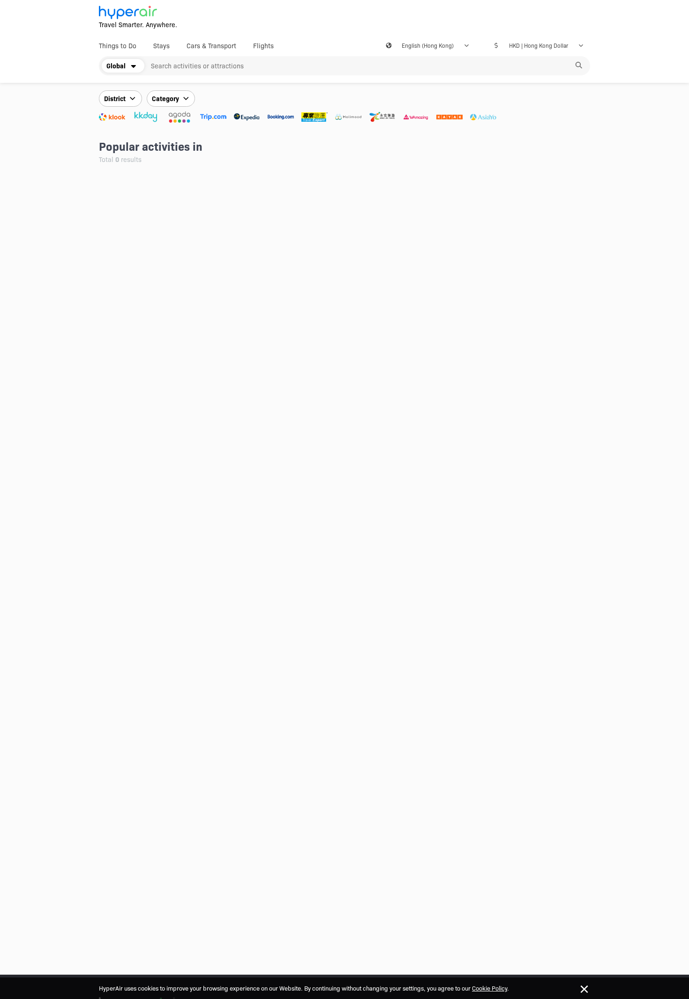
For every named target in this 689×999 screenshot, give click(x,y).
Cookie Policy (489, 988)
